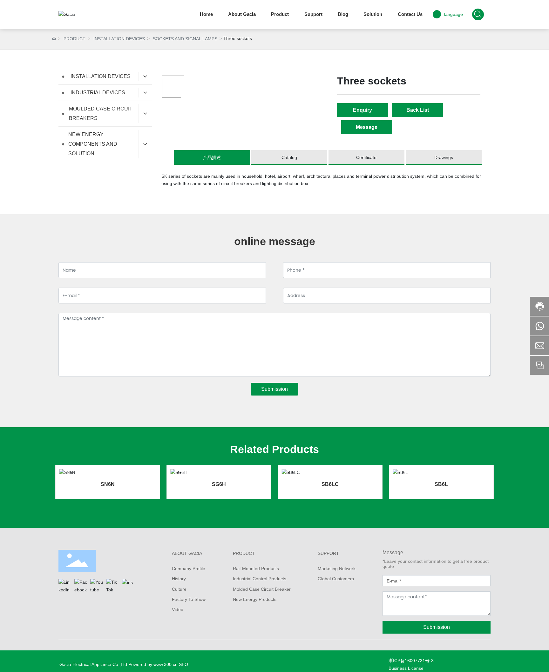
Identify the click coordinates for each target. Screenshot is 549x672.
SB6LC (330, 484)
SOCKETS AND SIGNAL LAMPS (185, 38)
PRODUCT (74, 38)
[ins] (128, 585)
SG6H (219, 484)
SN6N (108, 484)
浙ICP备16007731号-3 (411, 660)
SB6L (441, 484)
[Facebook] (80, 585)
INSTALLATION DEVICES (119, 38)
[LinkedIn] (64, 585)
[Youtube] (96, 585)
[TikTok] (112, 585)
